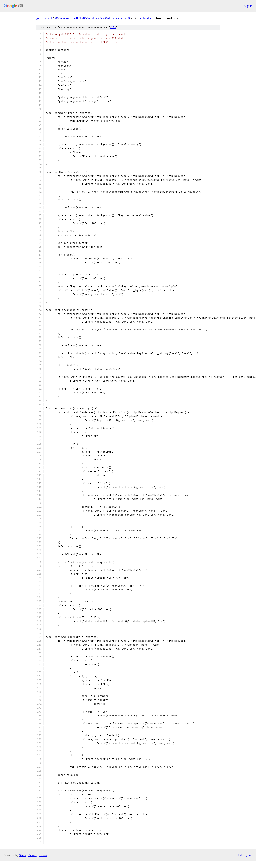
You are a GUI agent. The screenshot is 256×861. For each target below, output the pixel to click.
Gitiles (22, 855)
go (38, 18)
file (113, 27)
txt (240, 855)
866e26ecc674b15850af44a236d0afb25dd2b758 (92, 18)
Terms (43, 855)
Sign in (248, 6)
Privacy (32, 855)
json (249, 855)
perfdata (144, 18)
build (47, 18)
